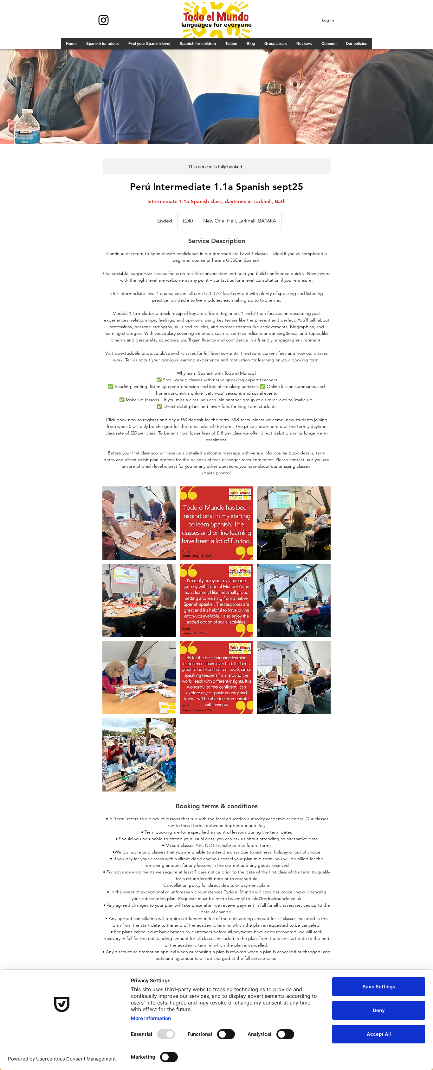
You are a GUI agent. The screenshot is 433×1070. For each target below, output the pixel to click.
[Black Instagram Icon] (103, 20)
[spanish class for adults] (139, 523)
